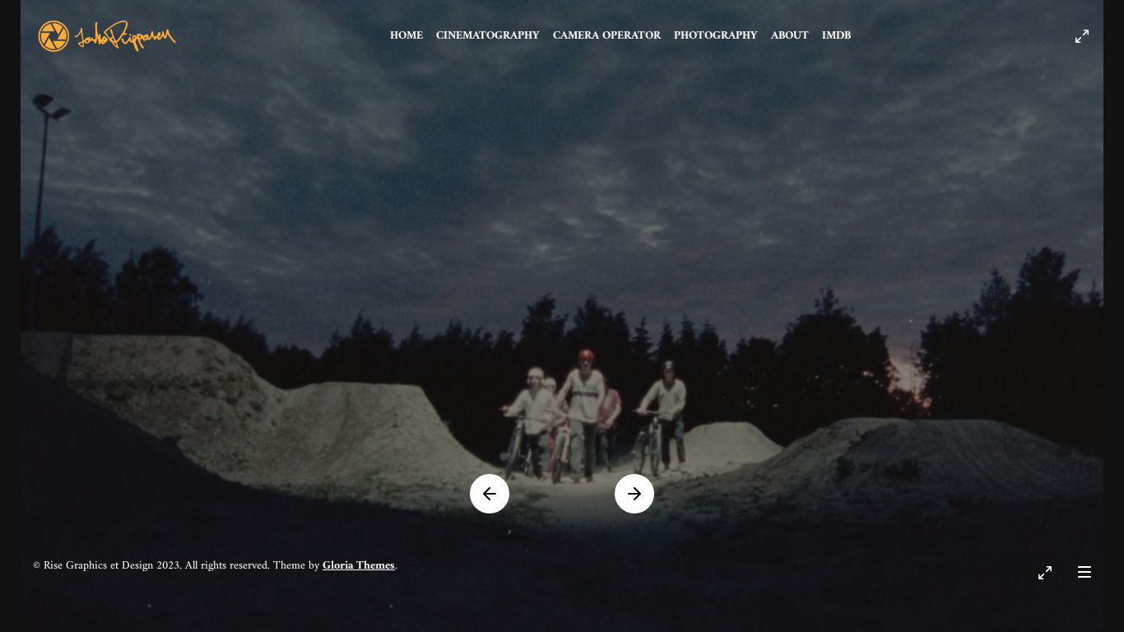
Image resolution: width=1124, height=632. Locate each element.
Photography (716, 36)
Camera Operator (607, 36)
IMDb (836, 36)
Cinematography (488, 36)
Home (406, 36)
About (790, 36)
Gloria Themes (359, 565)
